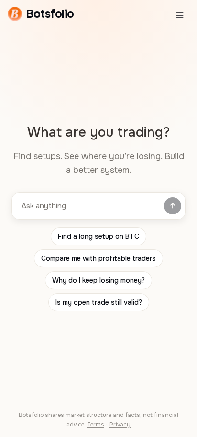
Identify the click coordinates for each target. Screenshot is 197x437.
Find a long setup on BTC (98, 236)
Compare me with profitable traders (98, 258)
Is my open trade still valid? (98, 302)
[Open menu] (179, 15)
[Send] (172, 205)
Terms (95, 424)
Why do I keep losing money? (98, 280)
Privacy (120, 424)
